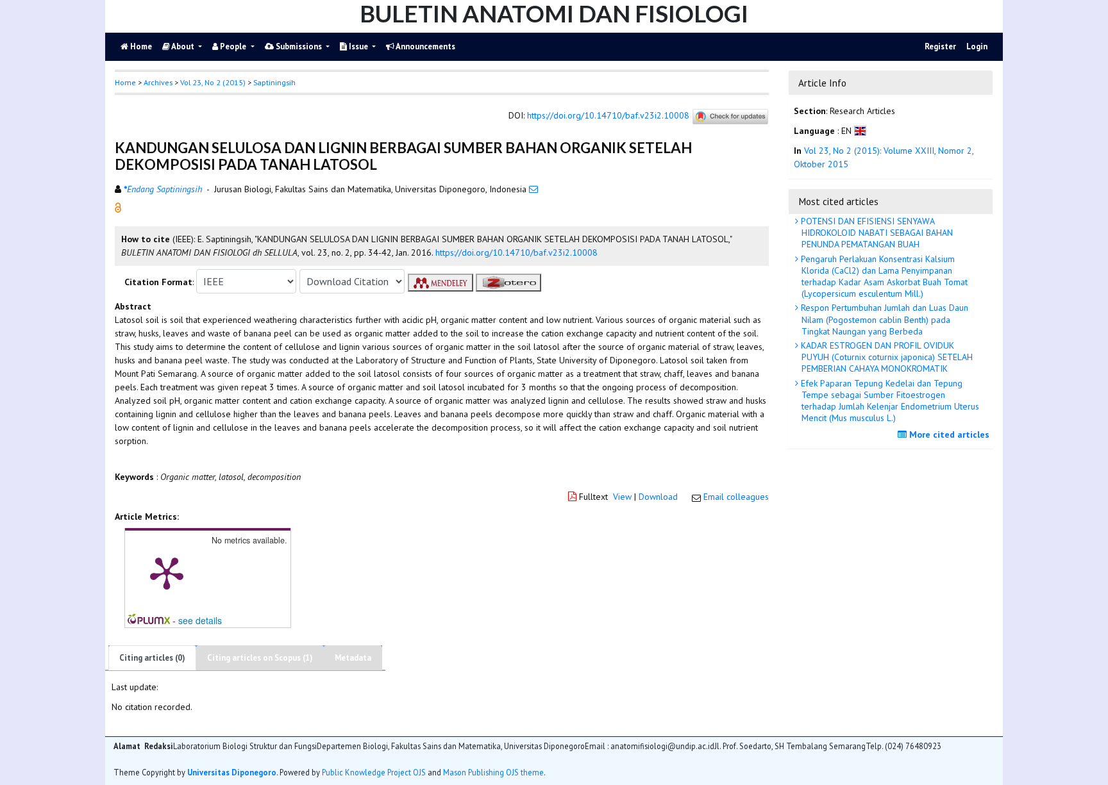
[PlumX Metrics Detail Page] (166, 572)
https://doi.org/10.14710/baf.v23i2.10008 (608, 116)
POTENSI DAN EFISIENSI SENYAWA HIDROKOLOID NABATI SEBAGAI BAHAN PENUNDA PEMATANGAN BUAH (875, 232)
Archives (158, 82)
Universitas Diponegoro (231, 772)
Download (658, 496)
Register (940, 46)
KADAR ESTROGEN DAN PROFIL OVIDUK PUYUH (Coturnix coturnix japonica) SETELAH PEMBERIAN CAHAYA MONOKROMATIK (885, 357)
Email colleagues (736, 496)
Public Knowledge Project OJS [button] (374, 772)
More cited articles (948, 434)
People (233, 46)
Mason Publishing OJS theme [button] (493, 772)
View (622, 496)
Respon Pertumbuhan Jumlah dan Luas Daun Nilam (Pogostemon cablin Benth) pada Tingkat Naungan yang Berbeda (883, 319)
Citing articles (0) (152, 657)
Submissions (299, 46)
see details (200, 620)
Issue (358, 46)
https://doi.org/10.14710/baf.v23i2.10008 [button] (516, 252)
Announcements (424, 46)
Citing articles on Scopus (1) (260, 657)
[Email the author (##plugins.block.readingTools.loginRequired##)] (533, 189)
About (183, 46)
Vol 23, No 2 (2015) (213, 82)
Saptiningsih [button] (274, 82)
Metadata (353, 657)
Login (976, 46)
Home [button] (125, 82)
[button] (118, 207)
